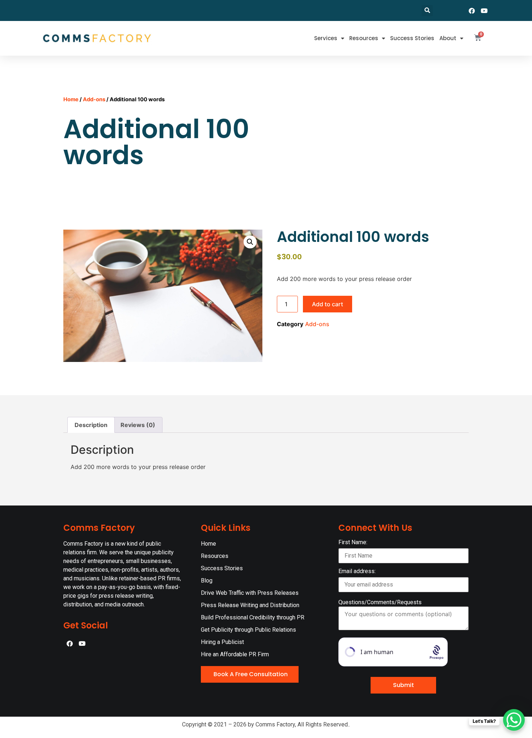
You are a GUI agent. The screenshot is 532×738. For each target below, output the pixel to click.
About (447, 38)
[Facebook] (472, 10)
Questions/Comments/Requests (380, 602)
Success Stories (412, 38)
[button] (427, 10)
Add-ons (94, 99)
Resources (363, 38)
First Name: (352, 542)
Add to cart (327, 304)
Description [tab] (91, 424)
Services (325, 38)
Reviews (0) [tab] (138, 424)
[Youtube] (484, 10)
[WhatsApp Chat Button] (514, 720)
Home (71, 99)
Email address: (357, 571)
